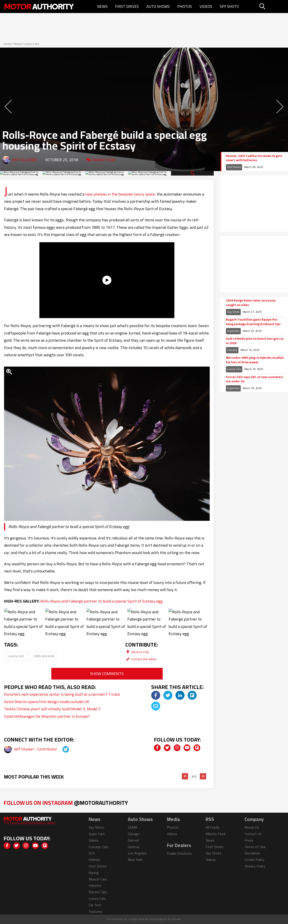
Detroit (133, 840)
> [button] (203, 776)
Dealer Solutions (179, 853)
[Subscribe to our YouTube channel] (187, 747)
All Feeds (212, 827)
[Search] (273, 6)
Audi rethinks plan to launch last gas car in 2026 (255, 341)
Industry (232, 349)
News (102, 6)
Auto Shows (158, 6)
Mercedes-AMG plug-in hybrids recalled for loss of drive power (255, 360)
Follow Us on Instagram (66, 802)
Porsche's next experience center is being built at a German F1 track (62, 694)
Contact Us (253, 833)
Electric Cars (98, 892)
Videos (206, 6)
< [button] (185, 776)
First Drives (127, 6)
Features (95, 911)
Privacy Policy (255, 866)
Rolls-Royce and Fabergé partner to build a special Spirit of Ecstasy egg (101, 601)
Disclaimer (252, 853)
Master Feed (215, 833)
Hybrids (94, 859)
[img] (155, 695)
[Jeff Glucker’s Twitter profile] (61, 749)
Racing (94, 872)
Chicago (134, 833)
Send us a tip (139, 652)
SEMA (132, 827)
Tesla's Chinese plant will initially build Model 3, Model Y (52, 709)
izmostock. (175, 919)
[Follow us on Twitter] (167, 747)
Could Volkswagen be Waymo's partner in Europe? (47, 716)
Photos (184, 6)
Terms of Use (255, 846)
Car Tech (95, 905)
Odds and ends (44, 656)
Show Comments (107, 673)
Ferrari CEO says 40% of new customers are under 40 (254, 379)
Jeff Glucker (24, 159)
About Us (252, 827)
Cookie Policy (254, 859)
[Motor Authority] (39, 6)
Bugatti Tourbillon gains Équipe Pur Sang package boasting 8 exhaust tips (253, 321)
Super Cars (97, 833)
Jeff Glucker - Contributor (36, 749)
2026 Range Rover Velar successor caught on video (251, 302)
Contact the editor (143, 659)
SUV (92, 853)
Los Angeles (137, 853)
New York (135, 859)
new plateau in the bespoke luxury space (120, 194)
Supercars (233, 330)
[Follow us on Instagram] (177, 747)
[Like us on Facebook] (157, 747)
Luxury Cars (31, 43)
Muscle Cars (98, 879)
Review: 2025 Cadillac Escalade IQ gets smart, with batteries (254, 158)
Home (8, 43)
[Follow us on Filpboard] (197, 747)
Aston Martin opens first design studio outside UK (46, 701)
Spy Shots (229, 6)
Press (249, 840)
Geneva (133, 846)
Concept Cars (98, 846)
